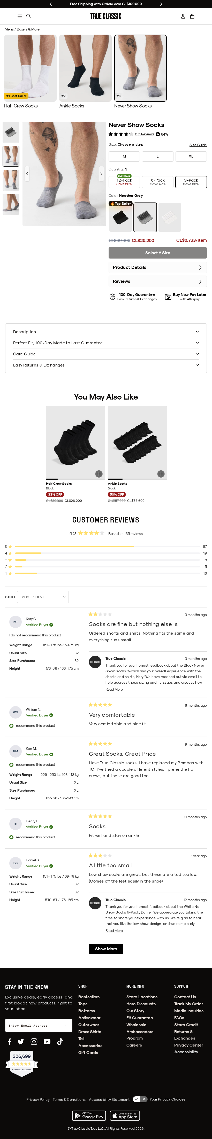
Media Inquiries (188, 1010)
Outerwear (88, 1024)
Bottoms (86, 1010)
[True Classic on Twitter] (20, 1041)
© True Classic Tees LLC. (86, 1128)
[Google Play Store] (89, 1116)
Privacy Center (188, 1045)
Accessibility (186, 1052)
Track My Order (188, 1004)
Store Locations (141, 997)
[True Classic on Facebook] (9, 1041)
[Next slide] (161, 4)
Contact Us (185, 997)
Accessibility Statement (109, 1099)
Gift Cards (88, 1052)
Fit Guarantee (139, 1017)
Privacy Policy (38, 1099)
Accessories (90, 1045)
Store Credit (186, 1024)
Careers (134, 1045)
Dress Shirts (89, 1031)
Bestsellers (89, 997)
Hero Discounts (141, 1004)
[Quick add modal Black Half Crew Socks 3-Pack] (99, 474)
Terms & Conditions (69, 1099)
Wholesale (136, 1024)
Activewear (89, 1017)
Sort (11, 597)
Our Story (135, 1010)
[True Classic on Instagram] (34, 1041)
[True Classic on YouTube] (47, 1041)
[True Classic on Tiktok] (60, 1041)
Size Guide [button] (198, 145)
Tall (81, 1038)
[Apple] (125, 1116)
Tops (82, 1004)
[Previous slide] (50, 4)
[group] (30, 72)
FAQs (179, 1017)
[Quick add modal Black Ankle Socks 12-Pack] (160, 474)
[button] (192, 16)
